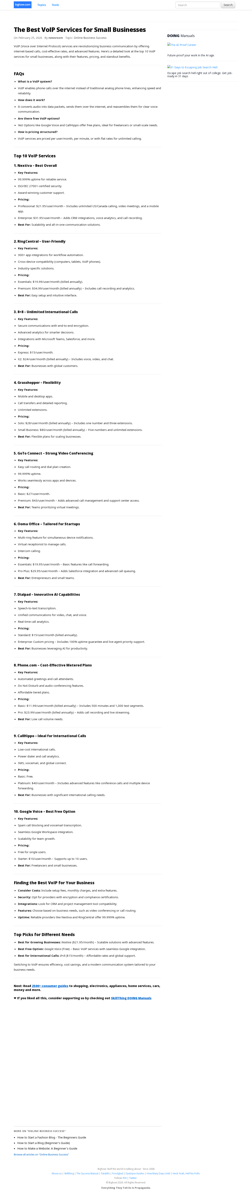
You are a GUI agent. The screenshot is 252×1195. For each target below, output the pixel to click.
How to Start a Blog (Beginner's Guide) (43, 1143)
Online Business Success (90, 38)
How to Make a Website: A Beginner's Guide (47, 1148)
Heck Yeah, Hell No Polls (186, 1173)
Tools (55, 5)
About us (57, 1173)
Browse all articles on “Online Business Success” (41, 1154)
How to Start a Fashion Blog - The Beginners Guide (51, 1137)
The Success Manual (87, 1173)
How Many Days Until (158, 1173)
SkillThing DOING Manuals (131, 998)
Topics (41, 5)
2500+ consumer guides (50, 986)
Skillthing (69, 1173)
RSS (125, 1178)
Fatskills (105, 1173)
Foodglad (117, 1173)
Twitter (133, 1178)
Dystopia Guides (135, 1173)
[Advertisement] (87, 1032)
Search (228, 5)
